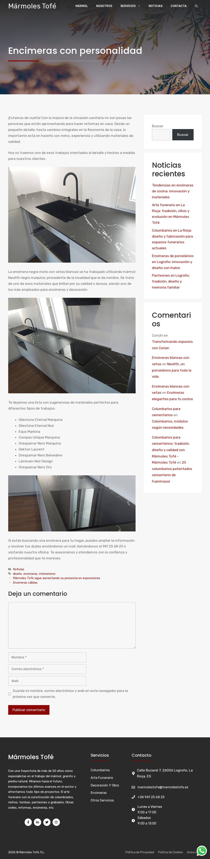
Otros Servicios (102, 800)
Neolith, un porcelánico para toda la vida (171, 370)
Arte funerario (102, 778)
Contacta (179, 6)
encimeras (30, 574)
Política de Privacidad (140, 852)
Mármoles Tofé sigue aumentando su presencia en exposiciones (56, 578)
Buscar (157, 126)
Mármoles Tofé (32, 6)
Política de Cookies (170, 852)
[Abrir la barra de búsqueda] (196, 6)
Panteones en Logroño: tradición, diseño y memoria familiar (171, 281)
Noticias (155, 6)
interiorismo (47, 574)
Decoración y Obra (105, 785)
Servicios (128, 6)
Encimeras (99, 793)
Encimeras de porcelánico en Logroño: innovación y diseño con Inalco (173, 262)
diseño (17, 574)
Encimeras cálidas (25, 582)
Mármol (81, 6)
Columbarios (100, 770)
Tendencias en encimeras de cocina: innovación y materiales (172, 191)
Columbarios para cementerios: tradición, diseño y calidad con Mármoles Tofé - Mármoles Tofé (171, 449)
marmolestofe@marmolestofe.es (163, 787)
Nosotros (104, 6)
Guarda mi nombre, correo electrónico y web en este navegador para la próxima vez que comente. (70, 694)
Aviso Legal (194, 852)
